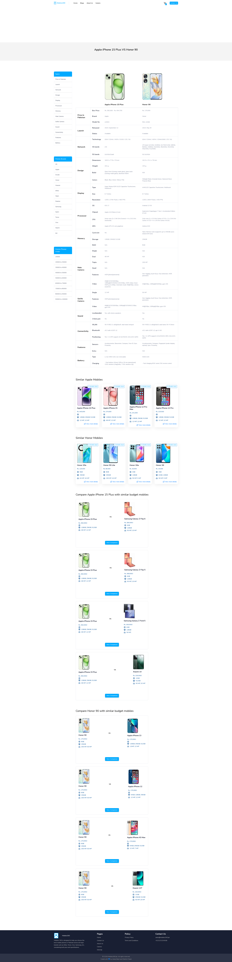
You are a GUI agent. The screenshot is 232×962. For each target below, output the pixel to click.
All (56, 164)
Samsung (58, 207)
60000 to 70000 (61, 283)
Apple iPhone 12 (135, 786)
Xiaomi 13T (137, 888)
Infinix (57, 191)
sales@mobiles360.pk (162, 937)
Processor (58, 106)
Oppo (57, 196)
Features (58, 138)
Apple (57, 170)
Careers (98, 3)
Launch (57, 84)
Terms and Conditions (131, 941)
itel (56, 233)
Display (57, 100)
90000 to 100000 (61, 299)
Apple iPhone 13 (134, 735)
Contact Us (173, 3)
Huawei (57, 185)
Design (57, 95)
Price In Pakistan (60, 79)
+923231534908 (161, 941)
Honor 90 (146, 104)
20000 (57, 257)
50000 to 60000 (61, 278)
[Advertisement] (116, 22)
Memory (58, 111)
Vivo (56, 222)
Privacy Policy (129, 937)
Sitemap (99, 950)
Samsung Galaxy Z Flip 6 (134, 519)
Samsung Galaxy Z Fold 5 (134, 621)
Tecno (57, 217)
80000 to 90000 (61, 294)
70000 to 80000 (61, 289)
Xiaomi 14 (137, 672)
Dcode (57, 175)
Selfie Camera (59, 122)
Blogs (82, 3)
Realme (57, 201)
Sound (57, 127)
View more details (92, 424)
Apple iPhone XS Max (136, 837)
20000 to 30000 (61, 262)
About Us (90, 3)
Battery (57, 143)
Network (58, 90)
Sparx (57, 212)
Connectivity (59, 132)
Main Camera (59, 116)
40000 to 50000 (61, 273)
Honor (57, 180)
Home (75, 3)
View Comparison (112, 543)
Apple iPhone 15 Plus (114, 104)
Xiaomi (57, 228)
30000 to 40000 (61, 267)
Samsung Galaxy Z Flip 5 (134, 570)
